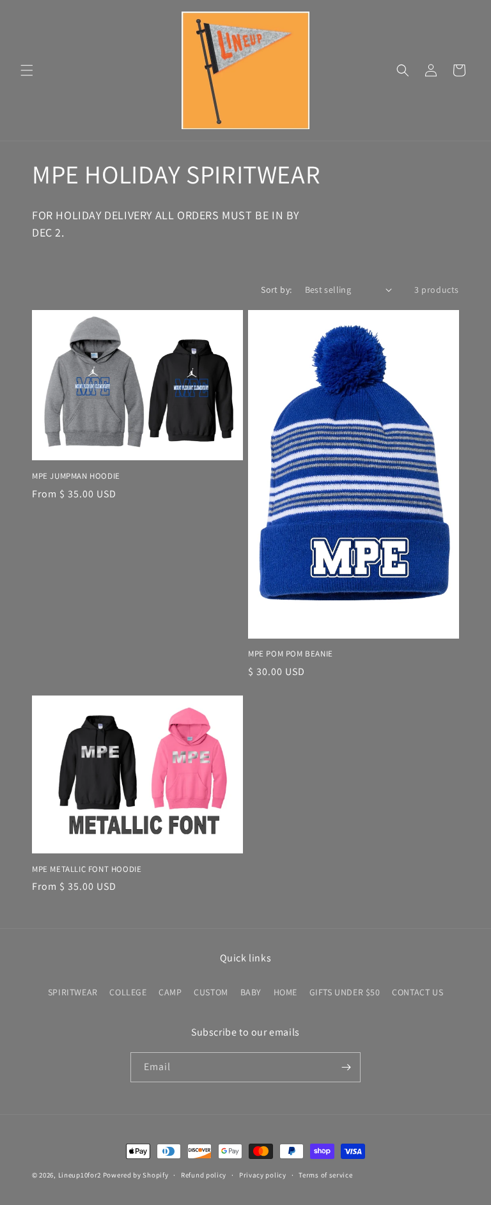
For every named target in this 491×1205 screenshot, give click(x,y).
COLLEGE (127, 992)
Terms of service (325, 1174)
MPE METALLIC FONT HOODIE (86, 869)
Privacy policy (262, 1174)
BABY (250, 992)
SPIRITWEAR (73, 992)
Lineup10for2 (79, 1174)
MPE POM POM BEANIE (290, 654)
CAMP (170, 992)
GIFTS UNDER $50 (344, 992)
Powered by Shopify (136, 1174)
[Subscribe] (346, 1067)
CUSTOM (211, 992)
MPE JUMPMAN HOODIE (76, 476)
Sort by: (276, 289)
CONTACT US (417, 992)
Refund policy (203, 1174)
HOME (285, 992)
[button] (27, 70)
